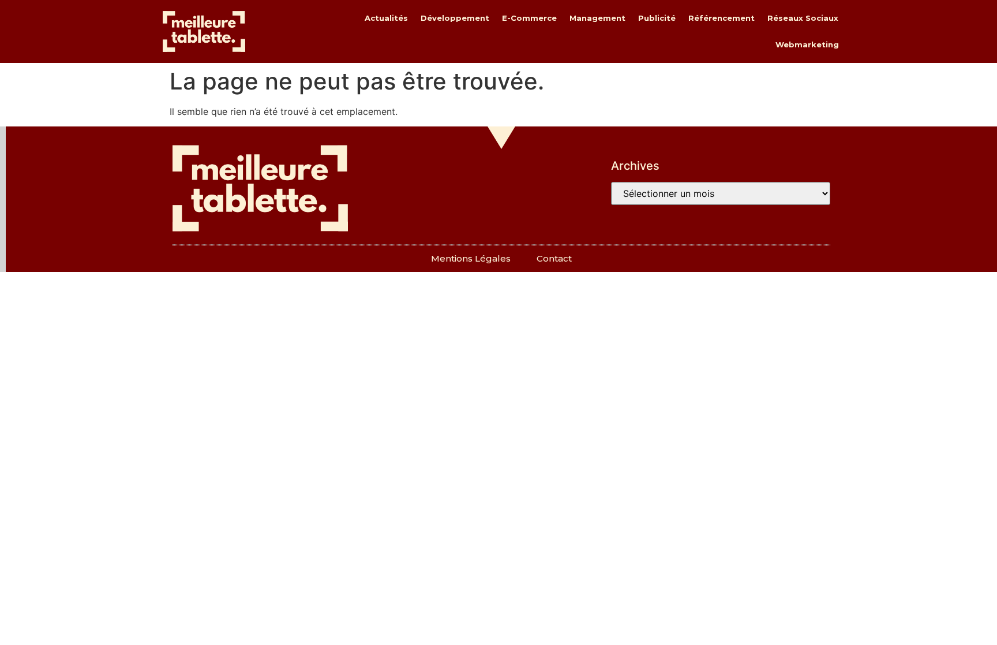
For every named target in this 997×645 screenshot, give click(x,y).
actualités (386, 18)
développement (455, 18)
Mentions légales (471, 258)
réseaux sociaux (802, 18)
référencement (721, 18)
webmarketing (807, 44)
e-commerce (529, 18)
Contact (554, 258)
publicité (657, 18)
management (597, 18)
